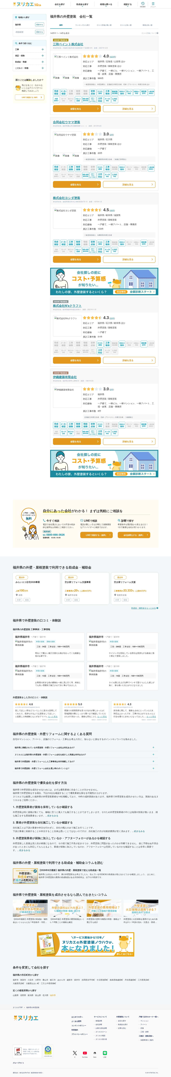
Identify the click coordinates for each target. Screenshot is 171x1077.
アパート (143, 1024)
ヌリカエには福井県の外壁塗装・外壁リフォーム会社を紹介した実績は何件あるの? (50, 754)
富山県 (38, 995)
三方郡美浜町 (143, 979)
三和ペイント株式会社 (68, 44)
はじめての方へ (77, 1017)
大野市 (38, 979)
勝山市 (45, 979)
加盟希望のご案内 (146, 1040)
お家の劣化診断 (101, 1028)
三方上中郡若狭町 (48, 983)
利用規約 (75, 1030)
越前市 (69, 979)
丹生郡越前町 (130, 979)
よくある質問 (76, 1021)
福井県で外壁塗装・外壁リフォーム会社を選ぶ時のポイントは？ (42, 768)
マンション (144, 1020)
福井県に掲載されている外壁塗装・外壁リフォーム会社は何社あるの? (45, 747)
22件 (112, 318)
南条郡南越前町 (116, 979)
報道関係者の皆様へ (37, 1073)
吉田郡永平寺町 (88, 979)
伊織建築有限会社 (65, 377)
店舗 (142, 1028)
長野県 (23, 995)
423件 (112, 56)
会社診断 (99, 1024)
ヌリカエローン (101, 1031)
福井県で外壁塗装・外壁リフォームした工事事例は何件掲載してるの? (45, 761)
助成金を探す (123, 1024)
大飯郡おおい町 (32, 983)
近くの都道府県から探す (25, 990)
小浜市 (30, 979)
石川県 (45, 995)
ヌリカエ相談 (100, 1035)
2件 (111, 134)
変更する (39, 24)
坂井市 (77, 979)
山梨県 (16, 995)
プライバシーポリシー (80, 1034)
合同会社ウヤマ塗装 (66, 122)
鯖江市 (53, 979)
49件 (112, 210)
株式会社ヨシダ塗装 (66, 198)
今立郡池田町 (102, 979)
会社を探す (122, 1020)
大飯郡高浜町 (18, 983)
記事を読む (122, 1028)
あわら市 (61, 979)
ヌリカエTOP (18, 1007)
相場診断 (99, 1020)
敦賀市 (23, 979)
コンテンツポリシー (79, 1025)
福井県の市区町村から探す (26, 974)
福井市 (16, 979)
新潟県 (30, 995)
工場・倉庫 (144, 1031)
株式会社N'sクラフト (67, 305)
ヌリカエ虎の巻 (101, 1039)
